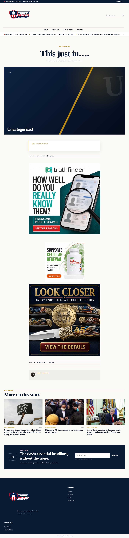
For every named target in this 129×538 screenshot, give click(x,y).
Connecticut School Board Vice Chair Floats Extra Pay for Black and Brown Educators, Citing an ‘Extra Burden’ (22, 432)
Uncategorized (64, 46)
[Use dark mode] (123, 1)
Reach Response (67, 536)
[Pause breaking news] (123, 34)
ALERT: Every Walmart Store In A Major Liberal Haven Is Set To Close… (41, 34)
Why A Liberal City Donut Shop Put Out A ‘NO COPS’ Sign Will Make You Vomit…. (91, 34)
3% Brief (118, 1)
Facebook (38, 156)
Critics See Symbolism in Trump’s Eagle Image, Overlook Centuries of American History (103, 432)
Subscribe (115, 455)
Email (43, 156)
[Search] (123, 15)
